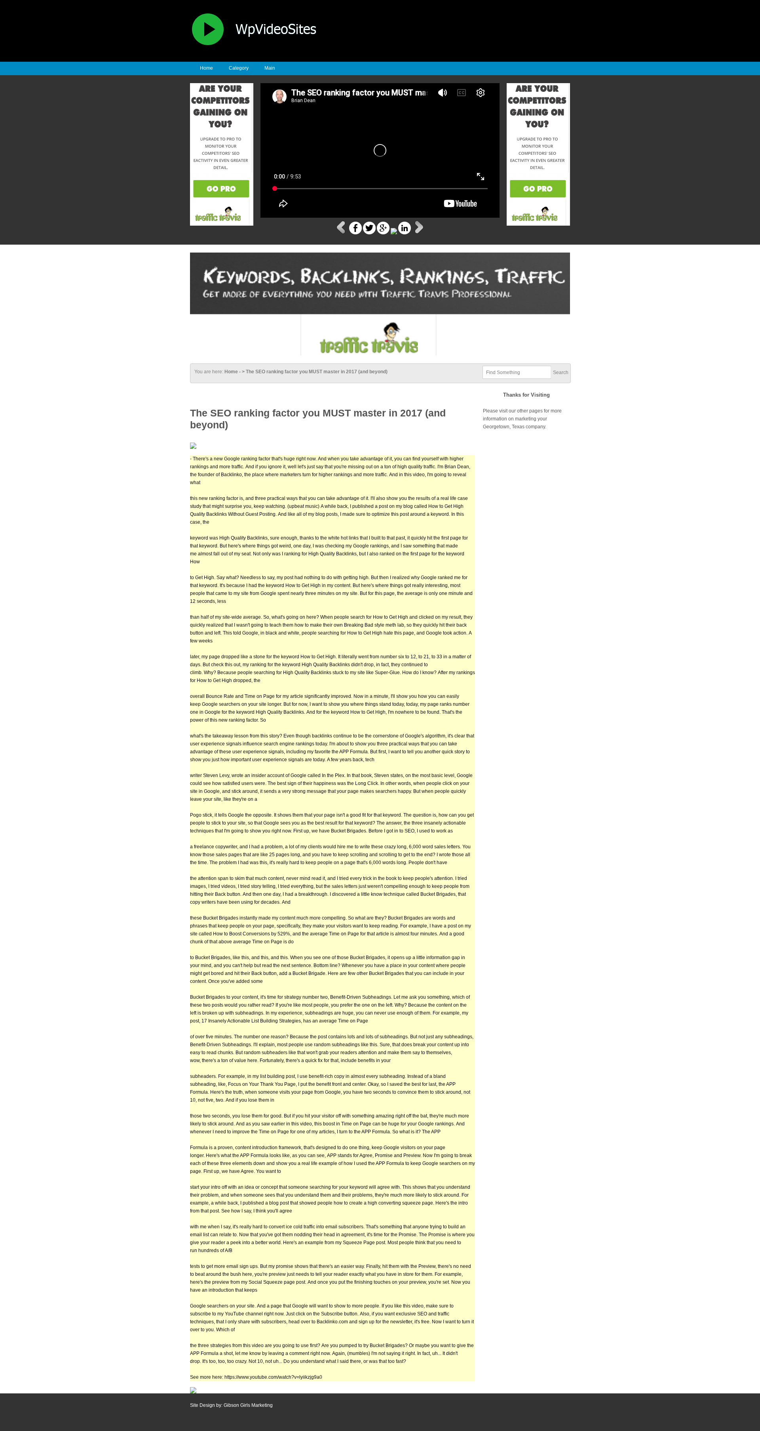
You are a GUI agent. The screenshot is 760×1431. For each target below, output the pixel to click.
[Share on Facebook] (355, 233)
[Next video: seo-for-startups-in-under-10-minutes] (418, 233)
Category (239, 68)
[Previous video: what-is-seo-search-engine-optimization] (341, 233)
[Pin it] (394, 233)
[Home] (259, 46)
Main (269, 68)
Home (206, 68)
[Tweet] (369, 233)
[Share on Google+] (383, 233)
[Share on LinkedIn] (404, 233)
